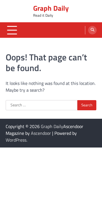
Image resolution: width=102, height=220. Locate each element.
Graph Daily (51, 8)
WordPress (16, 140)
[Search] (92, 30)
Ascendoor (41, 133)
